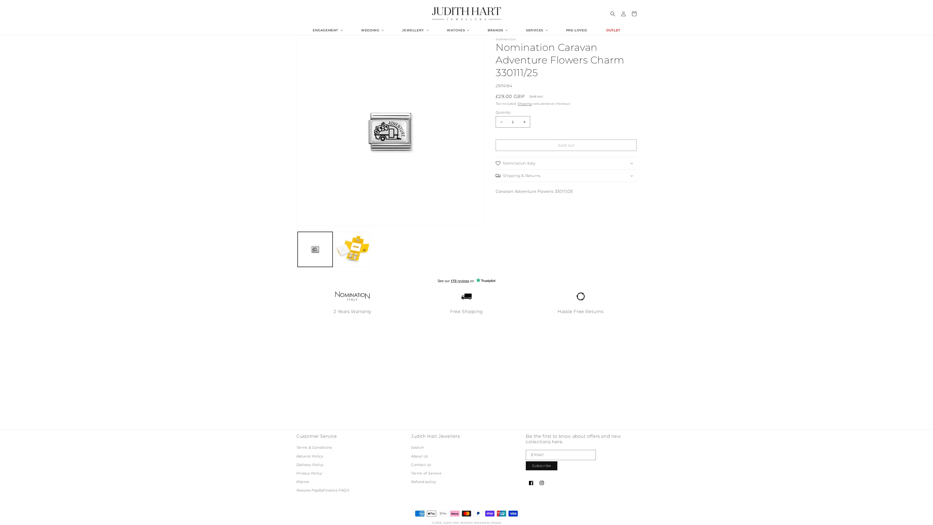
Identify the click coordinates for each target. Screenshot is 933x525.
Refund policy (423, 482)
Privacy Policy (309, 473)
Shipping (525, 103)
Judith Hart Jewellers (458, 522)
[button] (327, 30)
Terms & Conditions (314, 447)
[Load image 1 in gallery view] (315, 249)
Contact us (421, 465)
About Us (419, 456)
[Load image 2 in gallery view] (352, 249)
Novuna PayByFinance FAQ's (322, 490)
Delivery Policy (309, 465)
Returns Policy (309, 456)
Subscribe (541, 466)
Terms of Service (426, 473)
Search (417, 447)
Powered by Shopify (487, 522)
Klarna (302, 482)
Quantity (503, 112)
